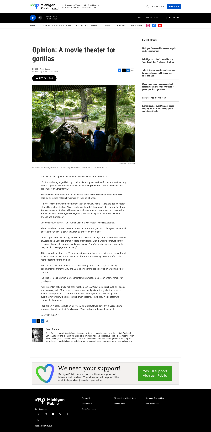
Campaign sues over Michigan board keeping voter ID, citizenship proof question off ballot (158, 109)
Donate (175, 6)
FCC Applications (152, 404)
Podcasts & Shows (61, 25)
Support (121, 25)
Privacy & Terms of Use (155, 398)
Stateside (45, 25)
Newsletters (137, 25)
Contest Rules (119, 404)
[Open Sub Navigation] (37, 25)
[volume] (40, 18)
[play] (33, 17)
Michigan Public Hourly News (125, 398)
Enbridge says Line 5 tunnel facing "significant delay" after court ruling (158, 60)
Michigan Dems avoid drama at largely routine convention (159, 49)
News (32, 25)
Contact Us (86, 398)
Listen (94, 25)
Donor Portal (158, 6)
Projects (81, 25)
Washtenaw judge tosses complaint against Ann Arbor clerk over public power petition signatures (158, 87)
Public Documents (89, 409)
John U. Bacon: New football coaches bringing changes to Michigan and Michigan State (158, 73)
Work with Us (87, 404)
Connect (107, 25)
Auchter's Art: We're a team (154, 97)
